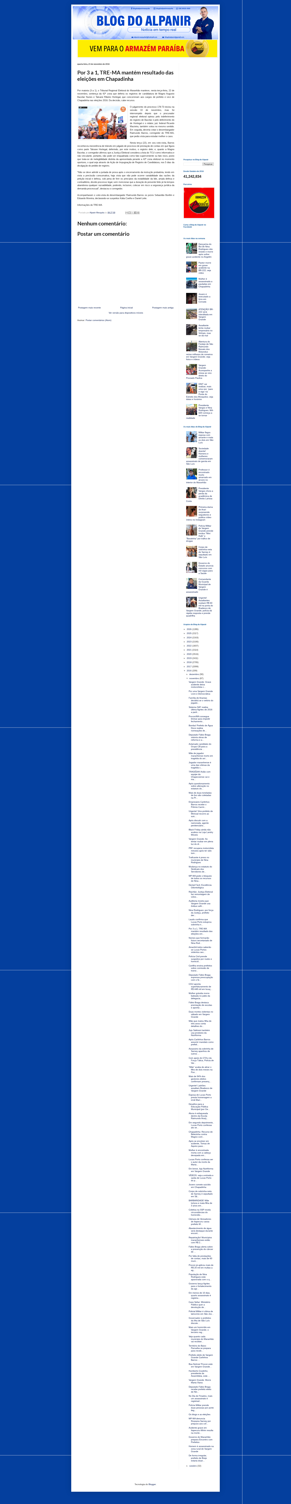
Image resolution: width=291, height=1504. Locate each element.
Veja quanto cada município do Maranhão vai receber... (201, 1339)
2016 (189, 670)
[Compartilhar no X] (132, 212)
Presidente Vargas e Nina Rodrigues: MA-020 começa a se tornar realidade (200, 411)
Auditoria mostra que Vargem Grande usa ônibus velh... (199, 903)
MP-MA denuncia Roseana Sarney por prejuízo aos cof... (200, 1421)
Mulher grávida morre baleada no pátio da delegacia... (199, 996)
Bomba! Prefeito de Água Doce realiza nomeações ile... (201, 728)
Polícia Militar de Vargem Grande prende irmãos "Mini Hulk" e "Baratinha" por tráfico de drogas (199, 533)
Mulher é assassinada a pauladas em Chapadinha (205, 283)
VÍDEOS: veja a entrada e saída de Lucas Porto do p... (201, 1178)
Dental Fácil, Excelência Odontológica (200, 886)
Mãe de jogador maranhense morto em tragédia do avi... (201, 756)
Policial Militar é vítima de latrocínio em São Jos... (201, 1312)
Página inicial (126, 307)
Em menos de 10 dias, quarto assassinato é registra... (200, 1295)
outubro (193, 1466)
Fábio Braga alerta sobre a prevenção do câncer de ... (201, 1249)
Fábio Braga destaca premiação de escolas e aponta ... (200, 1005)
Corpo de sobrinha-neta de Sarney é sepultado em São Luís (205, 552)
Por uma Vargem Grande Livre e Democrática (201, 692)
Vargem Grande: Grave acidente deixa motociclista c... (200, 684)
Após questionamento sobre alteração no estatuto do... (199, 786)
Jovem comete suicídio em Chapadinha (200, 1185)
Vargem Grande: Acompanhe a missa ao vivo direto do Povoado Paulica (199, 371)
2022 (189, 646)
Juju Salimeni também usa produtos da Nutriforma (199, 1033)
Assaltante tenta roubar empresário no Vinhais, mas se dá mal (205, 330)
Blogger (152, 1484)
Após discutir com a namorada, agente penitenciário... (199, 823)
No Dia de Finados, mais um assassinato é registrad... (200, 1398)
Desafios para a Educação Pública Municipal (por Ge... (199, 1106)
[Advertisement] (198, 108)
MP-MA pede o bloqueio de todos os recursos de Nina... (200, 878)
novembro (194, 678)
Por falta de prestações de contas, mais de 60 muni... (200, 1258)
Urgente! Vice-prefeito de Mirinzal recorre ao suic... (201, 813)
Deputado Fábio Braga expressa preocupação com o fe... (201, 977)
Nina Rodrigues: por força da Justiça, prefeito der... (201, 912)
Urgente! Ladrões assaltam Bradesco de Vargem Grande (200, 1088)
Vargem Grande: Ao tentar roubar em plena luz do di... (201, 841)
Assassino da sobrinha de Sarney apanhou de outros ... (201, 1051)
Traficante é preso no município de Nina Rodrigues (199, 860)
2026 (189, 629)
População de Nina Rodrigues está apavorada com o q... (200, 1277)
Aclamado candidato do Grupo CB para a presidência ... (200, 746)
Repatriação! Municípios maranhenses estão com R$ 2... (200, 1240)
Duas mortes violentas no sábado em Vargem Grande (201, 1014)
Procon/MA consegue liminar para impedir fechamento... (199, 719)
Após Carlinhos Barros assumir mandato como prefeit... (201, 1042)
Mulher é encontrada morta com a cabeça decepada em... (200, 1153)
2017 (189, 666)
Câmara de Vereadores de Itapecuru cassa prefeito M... (200, 1221)
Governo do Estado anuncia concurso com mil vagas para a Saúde (206, 568)
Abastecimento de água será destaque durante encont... (201, 1231)
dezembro (194, 674)
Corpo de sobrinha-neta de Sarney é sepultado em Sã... (201, 1194)
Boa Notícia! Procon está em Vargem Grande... (200, 1365)
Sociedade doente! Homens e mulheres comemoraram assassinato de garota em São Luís (199, 456)
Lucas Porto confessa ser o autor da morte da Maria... (201, 1162)
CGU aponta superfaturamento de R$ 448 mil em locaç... (200, 986)
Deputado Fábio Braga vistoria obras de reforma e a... (200, 737)
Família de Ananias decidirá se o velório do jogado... (201, 700)
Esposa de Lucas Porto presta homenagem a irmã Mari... (200, 1097)
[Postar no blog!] (129, 212)
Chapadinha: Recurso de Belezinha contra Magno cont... (201, 1134)
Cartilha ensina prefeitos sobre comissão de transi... (200, 968)
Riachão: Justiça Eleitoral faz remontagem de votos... (201, 894)
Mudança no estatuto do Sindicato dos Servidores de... (200, 869)
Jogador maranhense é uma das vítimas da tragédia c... (200, 765)
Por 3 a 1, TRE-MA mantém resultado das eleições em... (200, 931)
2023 (189, 641)
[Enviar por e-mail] (126, 212)
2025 (189, 633)
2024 (189, 637)
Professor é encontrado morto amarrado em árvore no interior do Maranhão (199, 476)
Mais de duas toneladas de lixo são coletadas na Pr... (200, 795)
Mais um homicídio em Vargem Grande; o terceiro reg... (199, 1330)
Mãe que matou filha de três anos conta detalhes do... (200, 1023)
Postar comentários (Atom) (98, 320)
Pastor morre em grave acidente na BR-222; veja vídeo (205, 268)
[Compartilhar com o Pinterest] (138, 212)
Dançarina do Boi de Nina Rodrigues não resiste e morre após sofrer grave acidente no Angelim (199, 250)
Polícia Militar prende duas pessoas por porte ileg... (201, 1408)
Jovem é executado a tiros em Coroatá (204, 298)
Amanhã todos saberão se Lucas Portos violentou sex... (200, 949)
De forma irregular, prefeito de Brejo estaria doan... (198, 1458)
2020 (189, 654)
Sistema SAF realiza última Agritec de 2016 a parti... (200, 709)
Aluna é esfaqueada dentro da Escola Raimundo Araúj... (198, 1116)
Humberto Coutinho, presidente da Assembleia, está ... (199, 1373)
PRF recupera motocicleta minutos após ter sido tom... (201, 850)
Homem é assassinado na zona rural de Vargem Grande (201, 1449)
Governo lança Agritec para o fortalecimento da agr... (200, 1286)
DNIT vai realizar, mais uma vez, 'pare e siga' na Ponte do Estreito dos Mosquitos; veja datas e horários (199, 392)
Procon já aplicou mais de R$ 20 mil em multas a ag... (201, 1267)
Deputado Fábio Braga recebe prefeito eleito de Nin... (200, 1389)
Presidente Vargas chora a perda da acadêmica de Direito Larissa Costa (199, 494)
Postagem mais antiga (163, 307)
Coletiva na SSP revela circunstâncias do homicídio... (200, 1212)
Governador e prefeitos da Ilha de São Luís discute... (200, 1320)
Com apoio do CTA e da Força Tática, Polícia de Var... (201, 1060)
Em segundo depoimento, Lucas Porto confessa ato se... (201, 1125)
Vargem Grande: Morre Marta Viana (200, 1381)
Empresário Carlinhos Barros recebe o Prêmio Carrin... (199, 804)
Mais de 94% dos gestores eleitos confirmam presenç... (200, 1079)
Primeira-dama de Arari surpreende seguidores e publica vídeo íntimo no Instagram (199, 513)
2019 (189, 658)
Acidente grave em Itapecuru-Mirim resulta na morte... (201, 1430)
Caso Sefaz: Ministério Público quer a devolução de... (199, 1304)
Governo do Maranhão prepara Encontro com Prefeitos (200, 1439)
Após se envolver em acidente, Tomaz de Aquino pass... (199, 1143)
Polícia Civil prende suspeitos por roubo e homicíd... (200, 959)
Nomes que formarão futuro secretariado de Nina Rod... (200, 940)
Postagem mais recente (89, 307)
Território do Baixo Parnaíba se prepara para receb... (200, 1348)
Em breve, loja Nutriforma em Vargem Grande (201, 1169)
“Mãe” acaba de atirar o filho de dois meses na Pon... (200, 1069)
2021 (189, 650)
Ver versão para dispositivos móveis (126, 313)
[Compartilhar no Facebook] (135, 212)
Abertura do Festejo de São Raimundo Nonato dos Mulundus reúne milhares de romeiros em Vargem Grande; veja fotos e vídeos (199, 350)
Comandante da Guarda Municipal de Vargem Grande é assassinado (198, 585)
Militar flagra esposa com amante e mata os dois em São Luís (206, 437)
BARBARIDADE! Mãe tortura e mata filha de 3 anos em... (200, 1203)
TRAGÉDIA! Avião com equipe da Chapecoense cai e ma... (200, 775)
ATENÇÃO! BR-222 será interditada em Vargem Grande (206, 314)
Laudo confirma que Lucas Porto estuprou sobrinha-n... (200, 922)
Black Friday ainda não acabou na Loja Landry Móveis (201, 832)
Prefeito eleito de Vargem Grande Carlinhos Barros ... (201, 1357)
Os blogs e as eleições (199, 1414)
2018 (189, 662)
